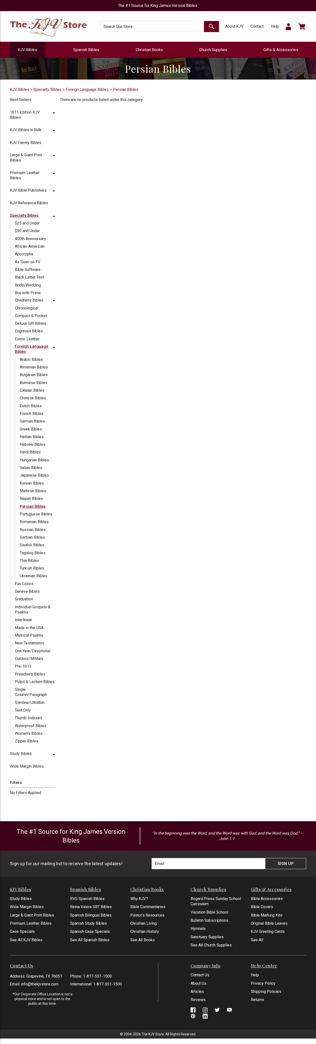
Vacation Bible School (209, 912)
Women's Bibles (28, 733)
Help (275, 26)
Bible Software (27, 269)
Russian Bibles (33, 529)
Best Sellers (20, 99)
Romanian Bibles (34, 521)
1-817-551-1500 (97, 976)
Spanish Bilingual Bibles (91, 915)
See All (257, 940)
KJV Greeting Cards (268, 931)
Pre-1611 (23, 666)
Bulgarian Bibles (34, 374)
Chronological (26, 308)
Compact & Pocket (31, 315)
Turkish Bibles (32, 568)
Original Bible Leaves (269, 923)
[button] (54, 112)
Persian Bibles (33, 506)
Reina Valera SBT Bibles (91, 906)
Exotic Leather (27, 339)
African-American (29, 246)
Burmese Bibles (33, 382)
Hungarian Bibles (34, 460)
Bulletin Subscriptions (209, 920)
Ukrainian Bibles (33, 575)
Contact (257, 26)
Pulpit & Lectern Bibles (35, 681)
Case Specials (22, 931)
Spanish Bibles (86, 49)
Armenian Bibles (34, 367)
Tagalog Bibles (32, 553)
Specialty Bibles (24, 215)
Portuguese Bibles (36, 514)
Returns (257, 999)
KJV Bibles (27, 49)
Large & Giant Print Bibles (32, 915)
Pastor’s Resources (147, 915)
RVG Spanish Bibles (87, 898)
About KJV (234, 26)
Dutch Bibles (31, 406)
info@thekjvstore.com (40, 984)
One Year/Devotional (32, 651)
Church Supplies (213, 49)
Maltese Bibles (33, 491)
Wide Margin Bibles (27, 766)
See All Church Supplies (211, 945)
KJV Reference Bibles (29, 203)
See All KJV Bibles (26, 940)
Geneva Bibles (27, 591)
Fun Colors (24, 583)
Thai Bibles (29, 560)
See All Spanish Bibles (89, 940)
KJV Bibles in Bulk (25, 129)
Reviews (198, 999)
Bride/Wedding (28, 285)
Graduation (24, 599)
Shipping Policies (266, 991)
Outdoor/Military (29, 658)
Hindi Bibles (30, 452)
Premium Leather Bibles (31, 923)
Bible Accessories (267, 898)
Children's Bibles (29, 300)
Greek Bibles (31, 429)
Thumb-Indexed (28, 718)
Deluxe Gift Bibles (30, 323)
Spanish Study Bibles (88, 923)
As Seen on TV (27, 262)
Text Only (23, 710)
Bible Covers (262, 906)
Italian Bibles (31, 467)
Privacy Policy (263, 983)
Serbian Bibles (32, 537)
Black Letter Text (29, 277)
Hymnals (198, 928)
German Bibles (32, 421)
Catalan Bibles (32, 390)
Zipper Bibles (26, 741)
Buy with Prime (28, 292)
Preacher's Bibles (30, 674)
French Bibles (31, 413)
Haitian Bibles (32, 436)
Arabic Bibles (31, 359)
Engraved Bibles (29, 331)
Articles (197, 991)
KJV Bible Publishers (28, 190)
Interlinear (23, 619)
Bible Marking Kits (266, 915)
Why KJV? (139, 898)
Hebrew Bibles (32, 444)
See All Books (142, 940)
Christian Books (149, 49)
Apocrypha (24, 254)
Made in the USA (29, 627)
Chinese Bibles (33, 398)
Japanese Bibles (34, 475)
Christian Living (143, 923)
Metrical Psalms (29, 635)
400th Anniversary (30, 238)
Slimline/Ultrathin (29, 702)
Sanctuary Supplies (207, 937)
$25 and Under (27, 223)
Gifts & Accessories (280, 49)
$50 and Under (27, 230)
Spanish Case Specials (90, 931)
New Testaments (29, 643)
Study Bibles (21, 753)
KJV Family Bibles (25, 142)
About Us (198, 983)
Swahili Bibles (32, 545)
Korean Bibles (32, 483)
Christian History (144, 931)
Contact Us (200, 975)
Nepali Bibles (31, 498)
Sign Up (286, 863)
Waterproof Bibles (30, 725)
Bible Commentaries (147, 906)
